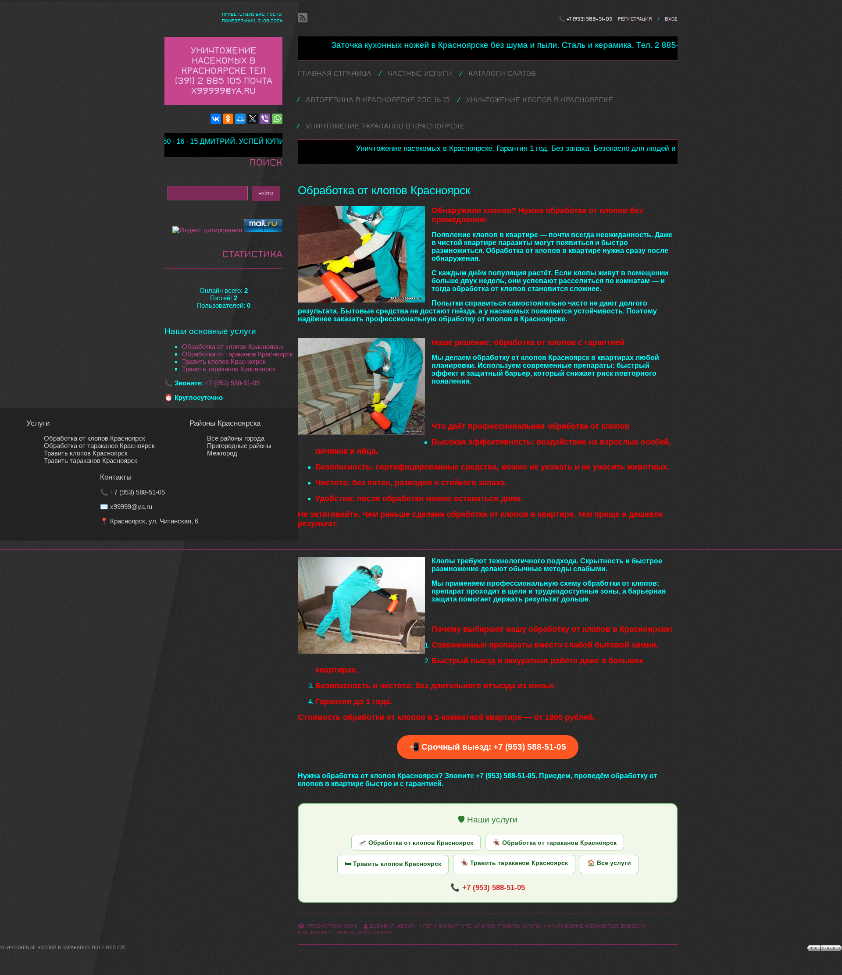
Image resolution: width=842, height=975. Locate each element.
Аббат (405, 926)
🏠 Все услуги (609, 862)
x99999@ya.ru (131, 506)
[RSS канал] (302, 17)
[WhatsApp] (277, 119)
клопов (484, 926)
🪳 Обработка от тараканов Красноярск (554, 842)
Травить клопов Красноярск (224, 361)
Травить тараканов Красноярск (228, 369)
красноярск (315, 932)
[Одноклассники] (228, 119)
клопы (532, 926)
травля (344, 932)
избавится (602, 926)
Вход (671, 19)
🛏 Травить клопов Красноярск (393, 863)
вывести (633, 926)
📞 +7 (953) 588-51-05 (487, 887)
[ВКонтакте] (215, 119)
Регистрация (635, 19)
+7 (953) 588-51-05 (589, 19)
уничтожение (563, 926)
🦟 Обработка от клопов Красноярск (416, 842)
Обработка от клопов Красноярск (232, 346)
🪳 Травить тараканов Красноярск (514, 862)
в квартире (455, 926)
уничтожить (374, 932)
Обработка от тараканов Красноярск (237, 354)
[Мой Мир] (240, 119)
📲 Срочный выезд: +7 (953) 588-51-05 (487, 746)
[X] (252, 119)
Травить (508, 926)
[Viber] (265, 119)
